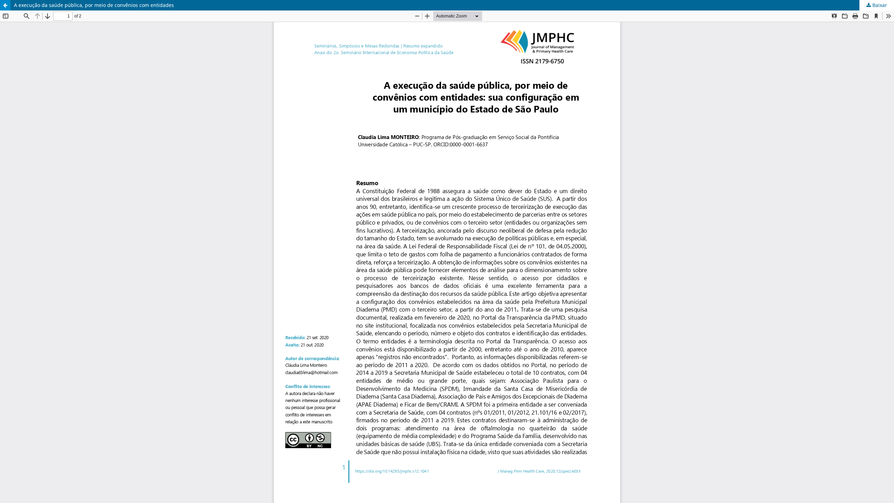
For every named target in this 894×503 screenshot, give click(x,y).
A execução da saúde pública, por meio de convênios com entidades (94, 5)
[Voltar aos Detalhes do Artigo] (5, 5)
